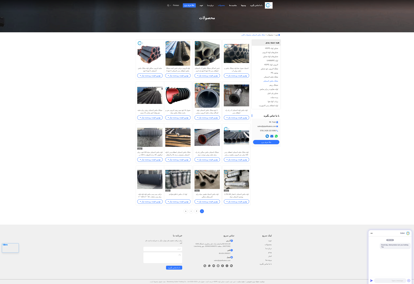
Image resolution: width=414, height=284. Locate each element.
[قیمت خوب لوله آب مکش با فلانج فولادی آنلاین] (178, 179)
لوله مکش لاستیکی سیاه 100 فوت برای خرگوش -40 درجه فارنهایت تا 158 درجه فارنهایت (150, 154)
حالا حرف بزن (189, 5)
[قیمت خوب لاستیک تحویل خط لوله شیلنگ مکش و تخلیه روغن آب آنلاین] (236, 53)
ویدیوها (243, 5)
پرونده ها (268, 260)
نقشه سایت (241, 281)
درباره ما (210, 5)
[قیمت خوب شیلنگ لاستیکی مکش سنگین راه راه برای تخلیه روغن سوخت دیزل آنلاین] (207, 137)
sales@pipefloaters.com (266, 126)
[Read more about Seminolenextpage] (191, 211)
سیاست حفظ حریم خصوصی (255, 281)
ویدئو (270, 252)
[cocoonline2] (267, 136)
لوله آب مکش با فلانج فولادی (178, 194)
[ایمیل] (272, 136)
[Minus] (371, 233)
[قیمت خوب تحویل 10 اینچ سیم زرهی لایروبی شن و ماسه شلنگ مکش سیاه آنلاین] (178, 95)
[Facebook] (222, 266)
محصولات (221, 5)
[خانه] (268, 5)
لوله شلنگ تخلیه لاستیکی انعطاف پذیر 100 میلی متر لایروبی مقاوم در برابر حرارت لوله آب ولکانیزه (236, 154)
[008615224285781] (209, 266)
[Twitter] (226, 266)
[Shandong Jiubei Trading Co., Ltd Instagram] (218, 266)
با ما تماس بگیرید (256, 5)
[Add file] (408, 280)
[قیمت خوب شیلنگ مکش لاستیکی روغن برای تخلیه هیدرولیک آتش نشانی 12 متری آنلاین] (150, 95)
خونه (201, 5)
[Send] (371, 280)
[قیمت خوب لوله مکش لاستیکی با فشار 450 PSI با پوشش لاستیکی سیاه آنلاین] (236, 179)
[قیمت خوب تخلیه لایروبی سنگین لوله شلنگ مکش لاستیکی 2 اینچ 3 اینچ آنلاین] (150, 53)
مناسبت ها (233, 5)
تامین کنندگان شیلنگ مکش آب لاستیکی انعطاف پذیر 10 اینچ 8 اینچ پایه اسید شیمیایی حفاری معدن (207, 70)
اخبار (270, 256)
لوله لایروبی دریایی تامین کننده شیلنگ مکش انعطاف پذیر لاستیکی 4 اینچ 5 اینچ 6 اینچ (178, 70)
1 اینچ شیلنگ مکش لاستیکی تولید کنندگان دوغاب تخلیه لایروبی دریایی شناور (207, 112)
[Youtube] (213, 266)
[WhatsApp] (276, 136)
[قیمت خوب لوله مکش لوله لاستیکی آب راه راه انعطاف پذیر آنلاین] (236, 95)
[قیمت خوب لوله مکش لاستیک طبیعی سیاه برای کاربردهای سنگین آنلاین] (207, 179)
